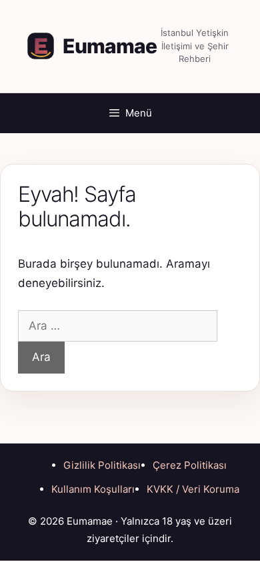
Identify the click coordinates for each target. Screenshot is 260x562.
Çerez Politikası (190, 465)
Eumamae (110, 46)
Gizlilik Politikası (102, 465)
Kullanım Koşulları (93, 489)
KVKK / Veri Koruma (193, 489)
